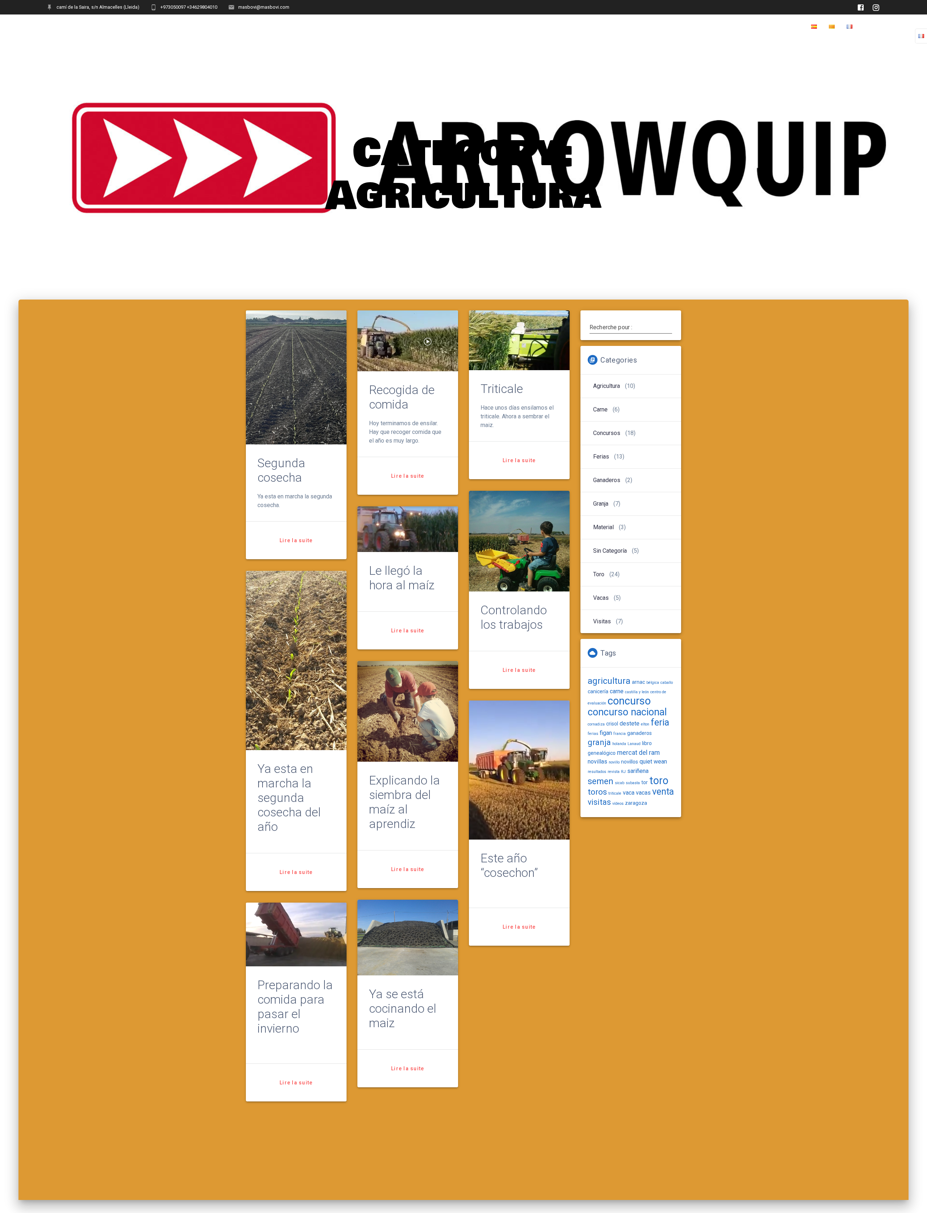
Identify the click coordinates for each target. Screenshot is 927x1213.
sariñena (638, 770)
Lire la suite (296, 540)
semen (600, 781)
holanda (619, 743)
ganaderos (639, 733)
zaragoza (636, 803)
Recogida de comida (402, 397)
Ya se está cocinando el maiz (402, 1008)
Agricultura (606, 385)
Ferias (601, 456)
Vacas (601, 597)
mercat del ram (638, 752)
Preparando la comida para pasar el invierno (295, 1007)
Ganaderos (606, 480)
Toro (598, 574)
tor (644, 782)
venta (663, 791)
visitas (599, 802)
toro (658, 780)
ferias (593, 733)
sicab (619, 783)
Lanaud (634, 743)
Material (603, 527)
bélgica (652, 682)
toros (597, 792)
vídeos (618, 803)
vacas (643, 792)
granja (599, 742)
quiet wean (653, 761)
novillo (614, 762)
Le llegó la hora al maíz (402, 578)
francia (619, 733)
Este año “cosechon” (509, 865)
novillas (597, 761)
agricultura (609, 681)
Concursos (606, 433)
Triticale (502, 389)
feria (660, 722)
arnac (638, 682)
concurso (629, 701)
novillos (629, 762)
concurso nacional (627, 712)
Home (872, 27)
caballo (666, 682)
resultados (597, 771)
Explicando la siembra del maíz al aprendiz (404, 802)
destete (629, 723)
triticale (614, 793)
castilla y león (637, 692)
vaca (628, 792)
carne (600, 409)
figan (606, 732)
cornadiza (596, 724)
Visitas (602, 621)
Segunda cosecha (281, 470)
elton (645, 724)
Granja (600, 503)
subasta (633, 783)
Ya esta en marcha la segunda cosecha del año (289, 798)
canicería (598, 691)
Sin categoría (610, 550)
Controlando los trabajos (514, 617)
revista (614, 771)
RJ (623, 771)
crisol (612, 724)
